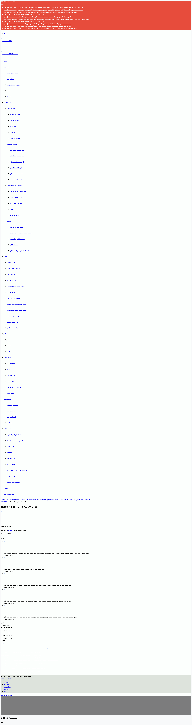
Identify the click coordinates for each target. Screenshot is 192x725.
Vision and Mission (6, 663)
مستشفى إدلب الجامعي (13, 269)
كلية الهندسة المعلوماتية (17, 150)
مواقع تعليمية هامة (15, 652)
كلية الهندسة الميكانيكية (17, 156)
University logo (43, 663)
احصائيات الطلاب (11, 464)
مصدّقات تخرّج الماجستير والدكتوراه (16, 441)
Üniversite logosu (35, 671)
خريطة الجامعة (11, 411)
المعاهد (9, 221)
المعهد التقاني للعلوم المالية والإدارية (21, 233)
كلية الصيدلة (13, 126)
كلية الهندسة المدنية (16, 168)
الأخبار (5, 333)
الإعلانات (9, 346)
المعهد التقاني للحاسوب (17, 227)
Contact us (44, 666)
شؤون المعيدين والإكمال (14, 387)
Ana (6, 668)
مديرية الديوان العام (12, 322)
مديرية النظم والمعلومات (14, 316)
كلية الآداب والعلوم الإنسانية (18, 191)
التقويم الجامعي (11, 446)
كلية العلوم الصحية (15, 138)
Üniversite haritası (17, 674)
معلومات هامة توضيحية (13, 482)
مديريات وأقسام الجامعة (13, 85)
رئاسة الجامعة (10, 79)
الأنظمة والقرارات (7, 357)
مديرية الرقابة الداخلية (13, 292)
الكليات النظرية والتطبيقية (14, 186)
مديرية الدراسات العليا (13, 263)
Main (6, 660)
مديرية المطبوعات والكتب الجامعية (16, 304)
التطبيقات (6, 488)
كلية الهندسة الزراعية (16, 180)
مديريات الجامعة (7, 256)
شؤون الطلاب (10, 393)
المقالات (9, 91)
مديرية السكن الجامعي (13, 328)
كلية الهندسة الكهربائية (17, 162)
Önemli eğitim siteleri (17, 668)
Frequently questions (20, 663)
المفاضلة (9, 452)
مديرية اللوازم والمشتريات (14, 280)
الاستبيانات (5, 658)
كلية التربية (13, 209)
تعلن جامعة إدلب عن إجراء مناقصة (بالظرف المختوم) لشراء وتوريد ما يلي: (24, 14)
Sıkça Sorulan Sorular (17, 671)
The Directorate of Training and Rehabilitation (44, 660)
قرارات (8, 369)
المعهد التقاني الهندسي (17, 239)
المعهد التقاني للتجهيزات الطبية (19, 251)
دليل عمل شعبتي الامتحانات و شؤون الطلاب (19, 470)
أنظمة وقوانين (11, 363)
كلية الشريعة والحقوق (16, 203)
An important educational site (21, 660)
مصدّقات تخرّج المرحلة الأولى (15, 435)
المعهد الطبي (14, 245)
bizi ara (35, 674)
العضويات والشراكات (12, 405)
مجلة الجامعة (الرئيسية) (9, 494)
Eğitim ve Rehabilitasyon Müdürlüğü (34, 668)
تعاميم (8, 352)
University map (20, 666)
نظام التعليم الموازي (12, 381)
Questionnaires (6, 666)
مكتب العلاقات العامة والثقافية (15, 286)
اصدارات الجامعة (11, 417)
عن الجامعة (6, 67)
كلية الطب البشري (15, 114)
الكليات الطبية (11, 109)
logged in (11, 530)
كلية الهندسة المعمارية (16, 174)
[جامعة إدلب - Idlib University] (7, 47)
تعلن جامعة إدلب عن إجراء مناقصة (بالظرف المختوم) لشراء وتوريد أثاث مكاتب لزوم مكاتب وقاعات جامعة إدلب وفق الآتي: (37, 17)
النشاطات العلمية (7, 399)
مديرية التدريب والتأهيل (13, 298)
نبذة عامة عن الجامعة (12, 73)
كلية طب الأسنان (14, 120)
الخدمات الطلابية (7, 428)
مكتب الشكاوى (11, 458)
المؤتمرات (9, 423)
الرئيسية (5, 61)
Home (2, 499)
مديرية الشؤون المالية (13, 274)
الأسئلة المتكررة (11, 476)
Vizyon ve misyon (6, 671)
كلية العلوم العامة (15, 215)
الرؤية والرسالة (5, 655)
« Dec (2, 643)
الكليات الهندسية (12, 144)
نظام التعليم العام (12, 375)
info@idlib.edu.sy (6, 679)
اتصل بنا (37, 658)
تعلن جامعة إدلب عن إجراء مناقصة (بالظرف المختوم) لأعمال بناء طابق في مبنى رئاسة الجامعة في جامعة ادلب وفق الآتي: (37, 24)
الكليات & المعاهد (7, 102)
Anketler (5, 674)
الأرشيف (9, 97)
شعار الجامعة (37, 655)
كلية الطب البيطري (15, 132)
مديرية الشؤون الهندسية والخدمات (16, 310)
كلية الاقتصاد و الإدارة (16, 197)
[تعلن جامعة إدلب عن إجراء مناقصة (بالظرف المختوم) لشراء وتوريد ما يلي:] (12, 558)
